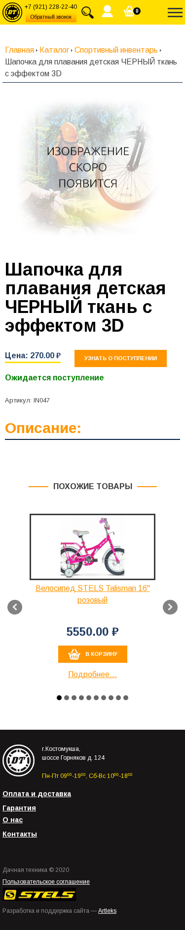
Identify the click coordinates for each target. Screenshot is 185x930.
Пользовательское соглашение (46, 881)
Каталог (54, 50)
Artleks (107, 910)
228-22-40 (51, 6)
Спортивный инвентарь (116, 50)
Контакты (19, 834)
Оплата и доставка (36, 794)
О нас (12, 820)
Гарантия (19, 808)
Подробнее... (92, 674)
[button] (59, 697)
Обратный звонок (51, 17)
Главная (19, 50)
